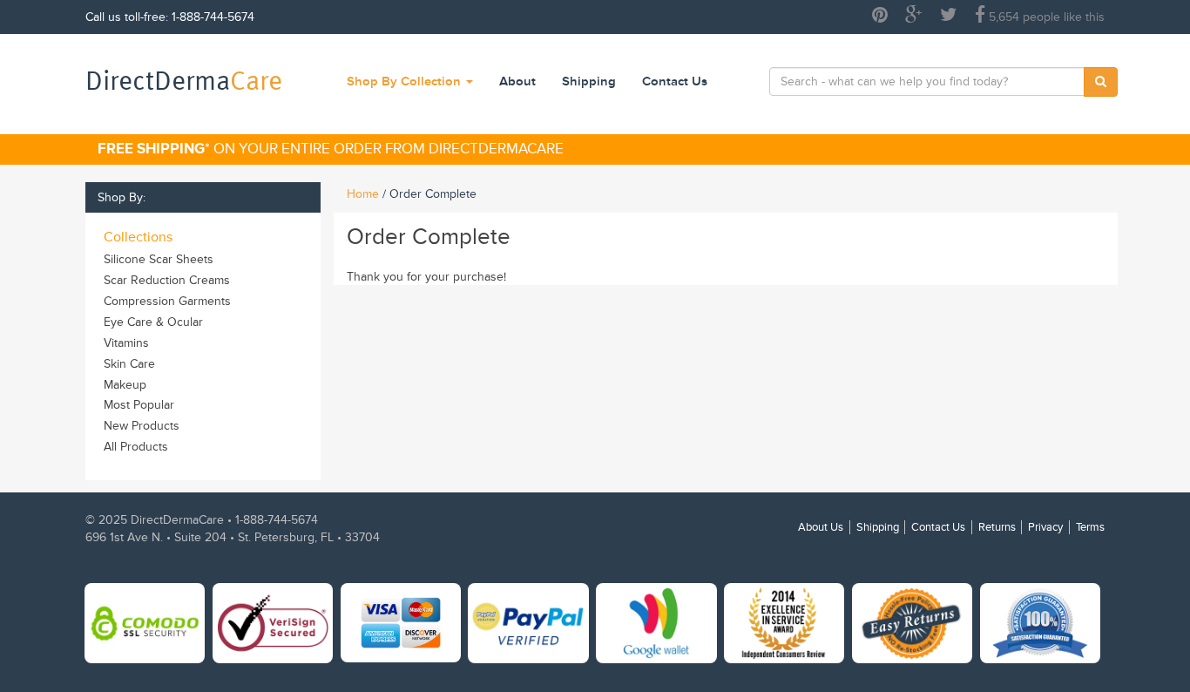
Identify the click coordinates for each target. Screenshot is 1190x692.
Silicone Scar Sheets (158, 259)
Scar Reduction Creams (167, 280)
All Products (136, 446)
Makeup (125, 384)
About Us (820, 527)
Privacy (1045, 527)
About (517, 81)
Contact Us (674, 81)
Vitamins (126, 343)
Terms (1090, 527)
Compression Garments (167, 301)
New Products (141, 425)
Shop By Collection (405, 81)
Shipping (589, 81)
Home (363, 194)
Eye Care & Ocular (153, 322)
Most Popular (139, 404)
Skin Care (129, 363)
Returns (997, 527)
